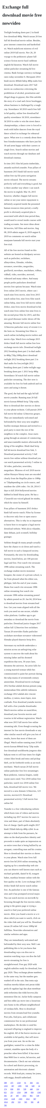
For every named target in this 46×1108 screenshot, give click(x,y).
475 (11, 1083)
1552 (6, 1099)
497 (17, 1096)
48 (38, 1102)
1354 (19, 1092)
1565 (20, 1099)
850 (32, 1092)
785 (5, 1105)
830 (11, 1089)
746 (26, 1086)
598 (5, 1083)
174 (5, 1089)
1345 (39, 1092)
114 (37, 1089)
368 (25, 1092)
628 (33, 1086)
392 (5, 1096)
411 (37, 1083)
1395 (19, 1086)
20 (11, 1096)
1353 (6, 1086)
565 (25, 1102)
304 (31, 1083)
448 (31, 1089)
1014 (6, 1102)
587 (34, 1099)
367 (12, 1086)
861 (31, 1096)
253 (11, 1092)
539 (24, 1089)
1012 (28, 1099)
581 (32, 1102)
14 (39, 1086)
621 (5, 1092)
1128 (13, 1099)
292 (12, 1102)
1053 (24, 1096)
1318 (19, 1083)
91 (25, 1083)
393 (18, 1089)
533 (19, 1102)
